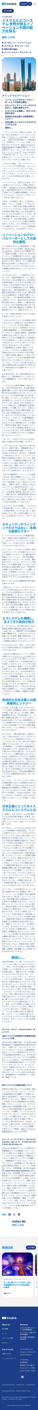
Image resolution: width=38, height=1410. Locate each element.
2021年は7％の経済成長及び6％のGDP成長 (19, 257)
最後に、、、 (10, 127)
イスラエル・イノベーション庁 (18, 150)
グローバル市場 (7, 1338)
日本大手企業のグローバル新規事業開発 (28, 1329)
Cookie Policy (20, 1385)
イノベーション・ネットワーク (17, 52)
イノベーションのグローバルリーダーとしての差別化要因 (19, 101)
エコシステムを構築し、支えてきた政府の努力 (20, 112)
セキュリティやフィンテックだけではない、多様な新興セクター (20, 106)
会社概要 (5, 1329)
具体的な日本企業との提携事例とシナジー (19, 117)
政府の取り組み (11, 49)
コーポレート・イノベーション (17, 42)
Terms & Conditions (8, 1385)
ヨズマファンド (20, 656)
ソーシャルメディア (9, 1358)
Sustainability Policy (8, 1391)
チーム (4, 1333)
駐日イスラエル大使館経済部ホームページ (18, 1130)
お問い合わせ (6, 1353)
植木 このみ (18, 1225)
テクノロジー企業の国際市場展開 (27, 1333)
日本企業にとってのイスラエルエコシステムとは (20, 123)
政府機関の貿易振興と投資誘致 (28, 1338)
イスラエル (9, 46)
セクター (5, 1343)
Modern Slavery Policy (23, 1391)
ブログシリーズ (15, 137)
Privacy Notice (30, 1385)
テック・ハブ (23, 46)
